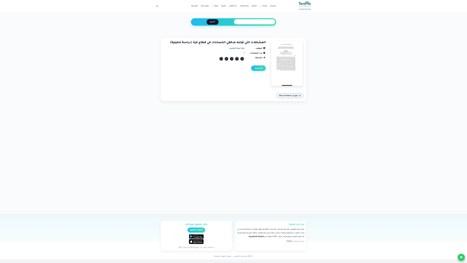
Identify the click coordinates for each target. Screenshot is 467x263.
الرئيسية (273, 6)
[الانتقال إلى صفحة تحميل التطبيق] (196, 239)
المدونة (223, 6)
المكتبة (254, 6)
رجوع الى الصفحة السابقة (288, 96)
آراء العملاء (233, 6)
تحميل (257, 68)
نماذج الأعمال (244, 6)
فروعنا (216, 6)
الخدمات (264, 6)
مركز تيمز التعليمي (237, 48)
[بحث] (157, 6)
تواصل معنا (205, 6)
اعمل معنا (194, 6)
